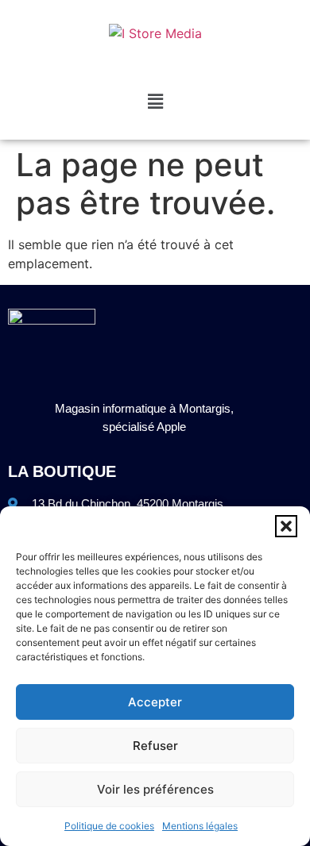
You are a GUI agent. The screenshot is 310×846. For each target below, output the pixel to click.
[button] (286, 526)
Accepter (155, 701)
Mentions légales (200, 826)
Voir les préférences (155, 789)
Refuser (155, 745)
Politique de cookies (109, 826)
